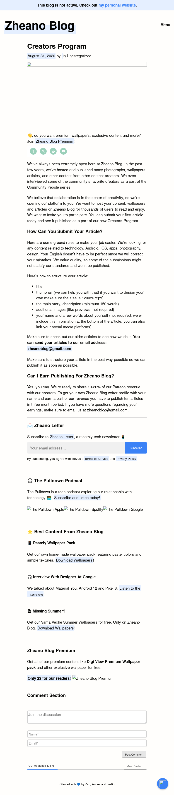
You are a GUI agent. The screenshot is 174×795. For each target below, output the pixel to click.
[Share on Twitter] (43, 151)
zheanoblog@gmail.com (49, 348)
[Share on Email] (63, 151)
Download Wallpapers (74, 560)
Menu (165, 24)
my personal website (117, 5)
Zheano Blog (40, 25)
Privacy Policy (126, 458)
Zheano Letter (61, 436)
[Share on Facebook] (33, 151)
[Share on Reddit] (53, 151)
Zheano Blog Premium (54, 141)
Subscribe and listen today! (77, 497)
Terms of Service (96, 458)
